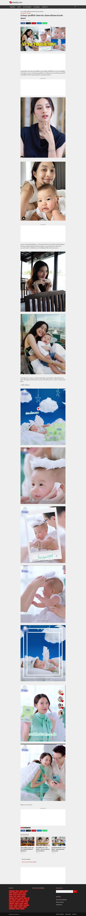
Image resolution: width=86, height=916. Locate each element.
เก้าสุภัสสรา (19, 899)
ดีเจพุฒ (10, 892)
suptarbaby (36, 7)
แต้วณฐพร (16, 903)
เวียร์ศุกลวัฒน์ (11, 903)
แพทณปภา (26, 903)
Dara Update (28, 20)
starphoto (45, 7)
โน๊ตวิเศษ (25, 906)
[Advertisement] (43, 62)
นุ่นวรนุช (20, 892)
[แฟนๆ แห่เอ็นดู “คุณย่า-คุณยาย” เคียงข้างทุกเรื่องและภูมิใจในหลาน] (27, 841)
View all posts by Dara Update (30, 862)
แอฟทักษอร (20, 906)
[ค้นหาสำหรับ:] (66, 891)
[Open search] (75, 6)
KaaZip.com (17, 914)
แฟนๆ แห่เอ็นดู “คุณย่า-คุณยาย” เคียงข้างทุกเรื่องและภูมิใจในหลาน (27, 849)
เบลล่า (23, 899)
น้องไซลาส (11, 896)
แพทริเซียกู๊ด (21, 905)
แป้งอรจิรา (21, 903)
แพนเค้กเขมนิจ (26, 905)
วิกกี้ (28, 898)
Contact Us (59, 905)
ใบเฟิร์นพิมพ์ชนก (12, 908)
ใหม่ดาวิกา (17, 908)
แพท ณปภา (11, 905)
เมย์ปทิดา (22, 901)
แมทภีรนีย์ (11, 906)
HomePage (12, 7)
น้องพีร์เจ (10, 894)
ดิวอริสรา (26, 891)
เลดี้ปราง (26, 901)
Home (22, 11)
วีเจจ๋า (10, 899)
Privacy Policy (60, 902)
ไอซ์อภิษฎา (22, 908)
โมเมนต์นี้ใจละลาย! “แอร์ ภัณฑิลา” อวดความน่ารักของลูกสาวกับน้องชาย (42, 849)
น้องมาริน (25, 827)
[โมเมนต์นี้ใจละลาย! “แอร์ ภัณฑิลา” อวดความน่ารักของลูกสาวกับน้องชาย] (43, 841)
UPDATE (19, 7)
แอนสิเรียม (15, 906)
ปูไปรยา (16, 898)
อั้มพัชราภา (14, 899)
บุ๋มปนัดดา (18, 896)
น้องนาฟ (24, 892)
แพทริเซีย (15, 905)
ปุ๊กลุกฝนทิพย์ (11, 898)
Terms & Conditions (61, 900)
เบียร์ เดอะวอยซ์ (12, 901)
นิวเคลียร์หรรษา (15, 892)
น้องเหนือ (19, 894)
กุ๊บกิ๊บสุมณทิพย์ (12, 891)
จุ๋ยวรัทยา (17, 891)
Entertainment (27, 7)
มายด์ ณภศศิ (21, 898)
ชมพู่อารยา (21, 891)
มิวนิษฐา (29, 827)
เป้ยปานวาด (18, 901)
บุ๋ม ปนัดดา (23, 896)
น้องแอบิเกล (24, 894)
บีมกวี (15, 896)
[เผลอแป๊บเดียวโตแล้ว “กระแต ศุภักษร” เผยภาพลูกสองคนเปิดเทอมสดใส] (58, 841)
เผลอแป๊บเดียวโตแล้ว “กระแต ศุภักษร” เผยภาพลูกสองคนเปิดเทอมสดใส (58, 849)
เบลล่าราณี (27, 899)
